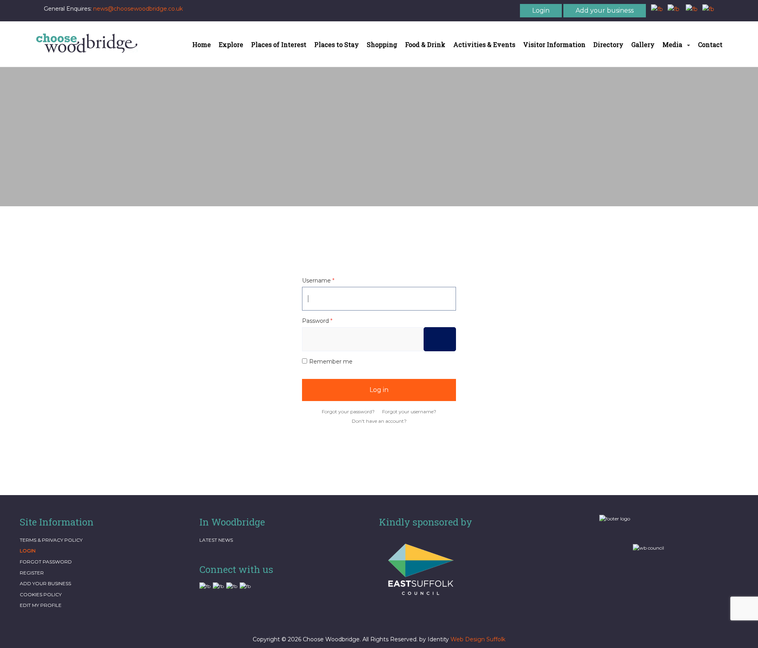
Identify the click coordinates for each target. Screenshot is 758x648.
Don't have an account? (379, 421)
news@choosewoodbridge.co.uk (138, 8)
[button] (676, 44)
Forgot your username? (409, 411)
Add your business (605, 10)
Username (318, 280)
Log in (379, 390)
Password (317, 320)
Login (541, 10)
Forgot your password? (348, 411)
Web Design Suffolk (477, 639)
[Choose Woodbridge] (87, 43)
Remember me (331, 361)
